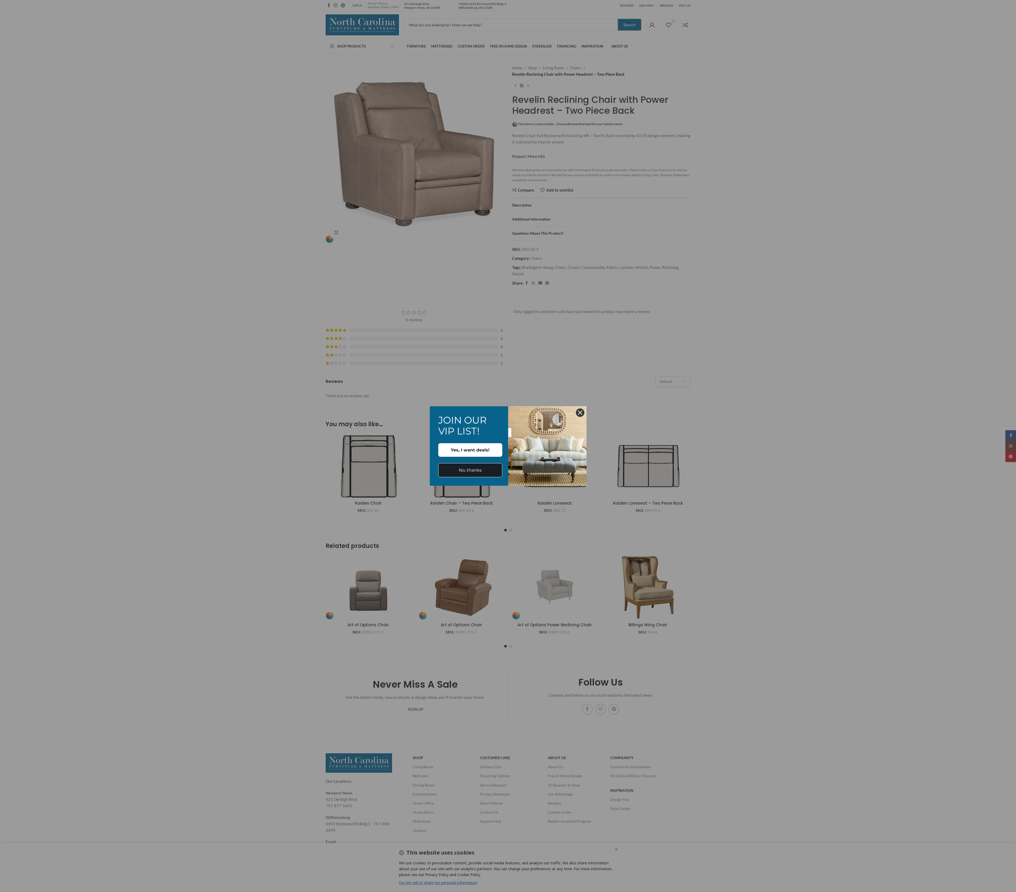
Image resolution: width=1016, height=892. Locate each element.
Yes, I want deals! (470, 450)
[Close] (580, 412)
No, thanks (470, 470)
